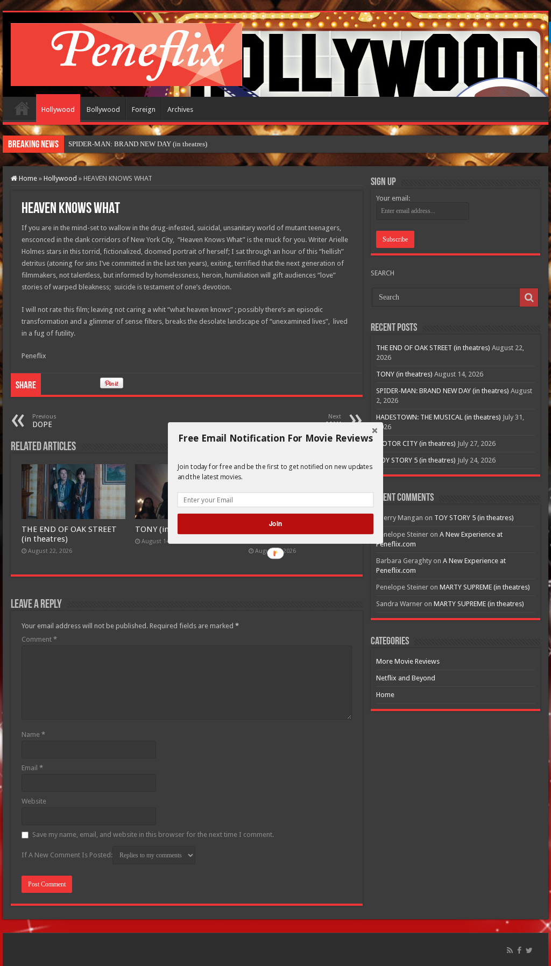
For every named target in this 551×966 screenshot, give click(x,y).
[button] (275, 438)
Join (275, 523)
